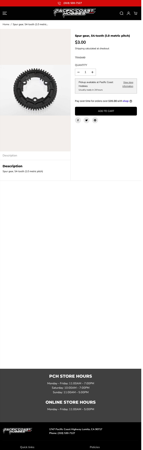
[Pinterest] (95, 120)
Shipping (80, 48)
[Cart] (135, 13)
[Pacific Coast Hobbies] (70, 13)
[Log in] (128, 13)
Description (10, 155)
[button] (5, 13)
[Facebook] (78, 120)
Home (6, 24)
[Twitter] (86, 120)
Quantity (81, 65)
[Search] (121, 13)
